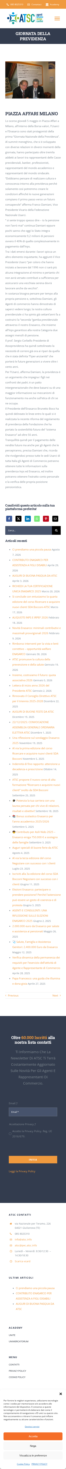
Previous (13, 995)
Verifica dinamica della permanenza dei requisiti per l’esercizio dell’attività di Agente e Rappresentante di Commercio (36, 963)
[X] (18, 519)
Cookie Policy (23, 1464)
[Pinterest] (46, 519)
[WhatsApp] (37, 519)
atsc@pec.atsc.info (26, 1245)
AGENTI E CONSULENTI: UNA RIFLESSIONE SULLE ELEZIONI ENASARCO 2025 (30, 916)
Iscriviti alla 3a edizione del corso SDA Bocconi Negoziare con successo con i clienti (35, 879)
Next (55, 995)
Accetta (33, 1436)
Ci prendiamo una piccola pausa (31, 549)
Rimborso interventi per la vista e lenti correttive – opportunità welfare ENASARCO (35, 649)
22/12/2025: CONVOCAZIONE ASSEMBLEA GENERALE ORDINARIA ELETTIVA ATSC (33, 727)
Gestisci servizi (32, 1426)
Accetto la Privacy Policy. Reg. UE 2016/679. (32, 1133)
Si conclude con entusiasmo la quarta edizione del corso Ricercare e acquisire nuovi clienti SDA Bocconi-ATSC (36, 602)
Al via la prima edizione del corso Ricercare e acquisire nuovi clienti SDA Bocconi (35, 753)
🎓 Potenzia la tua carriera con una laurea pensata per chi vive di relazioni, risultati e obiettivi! (35, 806)
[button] (60, 1394)
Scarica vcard (22, 1261)
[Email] (55, 519)
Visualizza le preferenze (33, 1455)
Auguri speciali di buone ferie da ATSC (35, 847)
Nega (33, 1445)
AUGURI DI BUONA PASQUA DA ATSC (34, 575)
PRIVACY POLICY (39, 1464)
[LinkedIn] (28, 519)
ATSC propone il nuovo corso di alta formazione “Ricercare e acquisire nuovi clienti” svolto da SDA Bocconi (36, 785)
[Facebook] (9, 519)
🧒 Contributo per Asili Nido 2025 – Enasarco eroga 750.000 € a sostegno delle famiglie (35, 837)
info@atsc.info (23, 1239)
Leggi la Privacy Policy (22, 1171)
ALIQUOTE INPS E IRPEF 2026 (30, 617)
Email (13, 1103)
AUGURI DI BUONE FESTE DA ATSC (33, 711)
